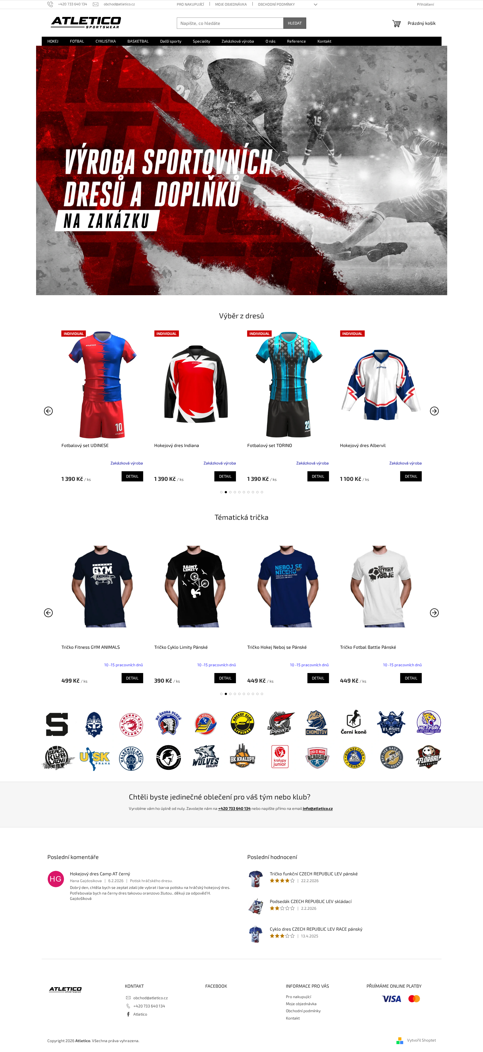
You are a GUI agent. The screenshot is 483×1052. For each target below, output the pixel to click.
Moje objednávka (231, 4)
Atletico (140, 1014)
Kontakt (293, 1018)
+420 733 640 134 (234, 808)
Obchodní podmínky (276, 4)
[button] (221, 492)
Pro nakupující (190, 4)
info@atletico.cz (318, 808)
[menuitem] (53, 41)
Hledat (295, 23)
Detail (132, 476)
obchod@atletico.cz (150, 997)
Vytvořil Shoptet (421, 1040)
